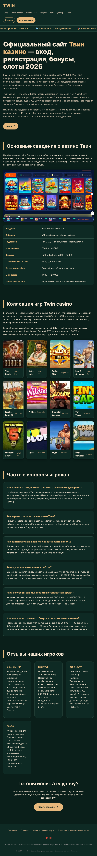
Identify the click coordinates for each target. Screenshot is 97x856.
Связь (6, 13)
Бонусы (43, 13)
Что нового (31, 13)
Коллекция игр (56, 13)
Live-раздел (17, 13)
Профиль (9, 20)
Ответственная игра (43, 830)
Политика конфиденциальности (73, 830)
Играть (9, 126)
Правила (25, 830)
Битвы (69, 13)
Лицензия (12, 830)
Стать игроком (26, 20)
